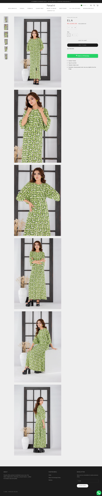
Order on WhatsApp (83, 56)
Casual (22, 8)
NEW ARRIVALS (12, 8)
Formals (30, 8)
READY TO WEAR (51, 8)
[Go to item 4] (6, 42)
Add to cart (82, 40)
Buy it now (82, 45)
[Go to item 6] (6, 56)
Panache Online (72, 17)
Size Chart (71, 48)
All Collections (75, 8)
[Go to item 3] (6, 34)
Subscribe (82, 485)
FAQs (50, 475)
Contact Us (51, 10)
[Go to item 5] (6, 49)
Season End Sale (88, 8)
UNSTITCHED (63, 8)
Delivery (50, 480)
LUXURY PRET (40, 8)
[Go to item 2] (6, 27)
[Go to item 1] (6, 20)
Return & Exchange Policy (55, 477)
